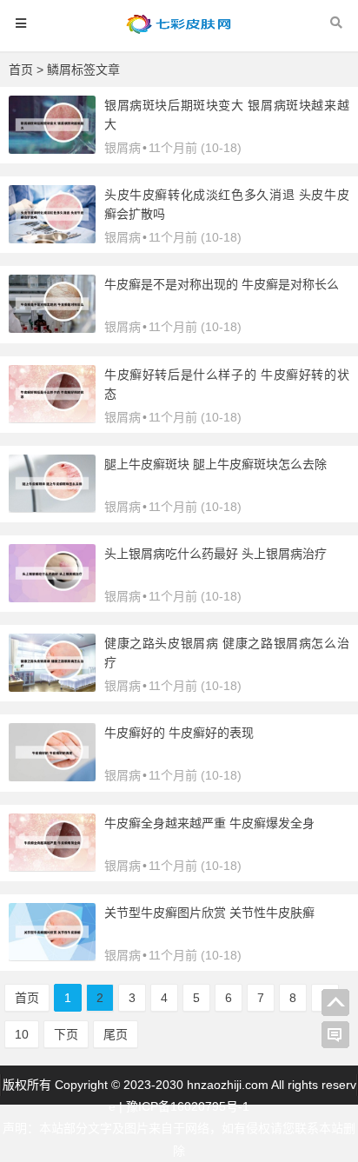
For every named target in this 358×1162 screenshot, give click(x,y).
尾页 (115, 1034)
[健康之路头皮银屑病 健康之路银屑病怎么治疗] (52, 687)
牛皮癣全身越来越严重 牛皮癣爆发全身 (209, 823)
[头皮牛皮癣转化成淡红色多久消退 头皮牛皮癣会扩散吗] (52, 239)
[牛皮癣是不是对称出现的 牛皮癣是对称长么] (52, 328)
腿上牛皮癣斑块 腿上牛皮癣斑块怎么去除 (215, 464)
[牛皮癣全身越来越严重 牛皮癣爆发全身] (52, 866)
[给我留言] (335, 1035)
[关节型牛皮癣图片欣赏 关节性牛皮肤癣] (52, 956)
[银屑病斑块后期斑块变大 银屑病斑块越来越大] (52, 149)
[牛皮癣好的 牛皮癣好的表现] (52, 777)
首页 (21, 69)
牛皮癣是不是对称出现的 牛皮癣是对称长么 (221, 284)
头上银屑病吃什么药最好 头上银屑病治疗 (215, 554)
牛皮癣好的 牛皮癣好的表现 (179, 733)
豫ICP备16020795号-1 (187, 1106)
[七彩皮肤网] (179, 31)
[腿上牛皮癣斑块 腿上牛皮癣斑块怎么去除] (52, 508)
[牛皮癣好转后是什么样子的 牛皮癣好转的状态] (52, 418)
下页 (66, 1034)
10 (22, 1034)
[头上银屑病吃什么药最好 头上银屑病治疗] (52, 598)
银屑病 (122, 148)
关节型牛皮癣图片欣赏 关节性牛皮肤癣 (209, 913)
